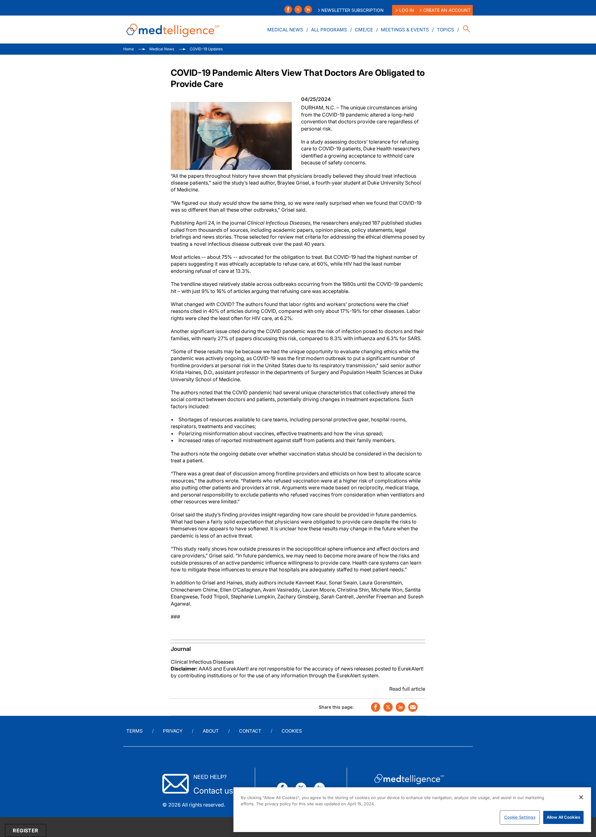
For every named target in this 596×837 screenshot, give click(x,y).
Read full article (407, 689)
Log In (406, 10)
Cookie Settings (519, 817)
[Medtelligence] (173, 29)
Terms (134, 731)
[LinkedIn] (308, 9)
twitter (388, 707)
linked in (400, 707)
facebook (375, 707)
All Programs (329, 30)
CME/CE (364, 30)
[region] (412, 809)
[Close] (581, 797)
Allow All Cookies (563, 817)
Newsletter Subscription (352, 10)
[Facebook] (288, 9)
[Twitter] (298, 9)
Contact (250, 731)
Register (25, 830)
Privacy (173, 731)
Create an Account (447, 10)
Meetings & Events (405, 30)
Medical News (285, 30)
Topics (445, 30)
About (211, 731)
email (413, 707)
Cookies (292, 731)
